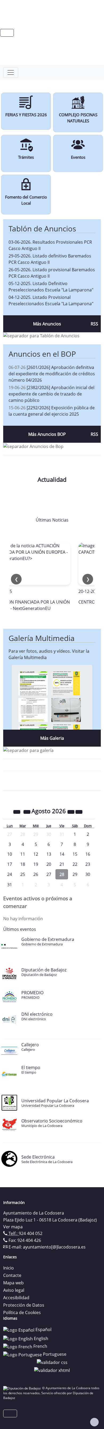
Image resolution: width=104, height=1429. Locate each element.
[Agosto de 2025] (17, 812)
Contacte (12, 1275)
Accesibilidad (16, 1298)
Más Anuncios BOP (47, 434)
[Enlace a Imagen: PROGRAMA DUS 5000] (66, 709)
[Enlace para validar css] (52, 1362)
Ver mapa (13, 1227)
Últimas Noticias (52, 520)
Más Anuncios (47, 324)
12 (35, 854)
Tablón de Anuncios (42, 228)
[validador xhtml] (52, 1370)
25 (22, 874)
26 (35, 874)
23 (87, 864)
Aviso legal (13, 1290)
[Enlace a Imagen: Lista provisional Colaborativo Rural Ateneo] (33, 709)
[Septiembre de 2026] (78, 812)
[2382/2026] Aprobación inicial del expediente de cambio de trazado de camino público (51, 394)
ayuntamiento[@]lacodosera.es (54, 1247)
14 (61, 854)
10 (9, 854)
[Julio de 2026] (27, 812)
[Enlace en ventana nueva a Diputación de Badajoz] (22, 1388)
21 (61, 864)
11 (22, 854)
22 (75, 864)
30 (87, 874)
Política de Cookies (22, 1312)
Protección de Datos (23, 1305)
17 (9, 864)
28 (61, 874)
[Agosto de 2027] (71, 812)
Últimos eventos (19, 929)
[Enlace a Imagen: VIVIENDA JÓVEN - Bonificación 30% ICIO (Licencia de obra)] (66, 683)
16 (87, 854)
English (40, 1338)
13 (48, 854)
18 (22, 864)
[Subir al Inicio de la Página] (94, 1422)
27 (48, 874)
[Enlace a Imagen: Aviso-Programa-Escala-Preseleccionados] (33, 683)
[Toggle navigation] (10, 72)
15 (75, 854)
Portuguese (54, 1354)
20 (48, 864)
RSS (94, 324)
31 (9, 885)
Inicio (8, 1268)
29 (75, 874)
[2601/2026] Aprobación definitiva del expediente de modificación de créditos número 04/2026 (52, 373)
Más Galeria (52, 738)
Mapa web (13, 1283)
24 (9, 874)
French (39, 1346)
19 (35, 864)
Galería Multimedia (42, 638)
